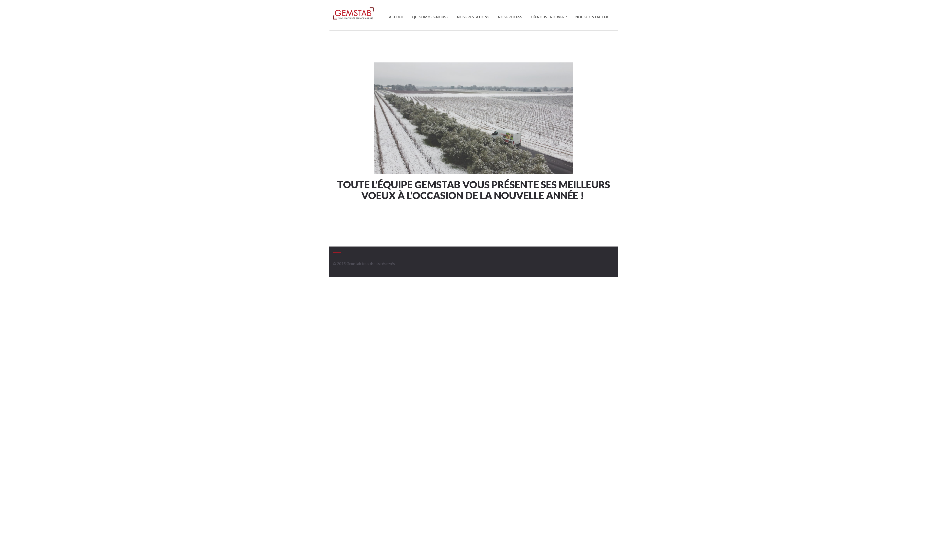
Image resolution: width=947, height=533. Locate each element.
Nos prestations (473, 17)
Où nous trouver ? (549, 17)
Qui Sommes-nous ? (430, 17)
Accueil (396, 17)
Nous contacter (591, 17)
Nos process (510, 17)
